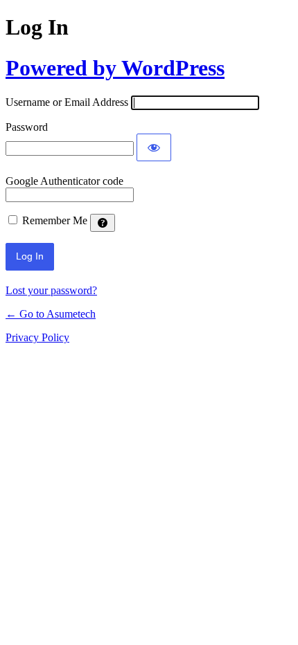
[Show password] (154, 147)
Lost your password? (51, 290)
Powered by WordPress (115, 67)
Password (27, 127)
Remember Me (54, 220)
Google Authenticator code (64, 181)
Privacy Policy (37, 337)
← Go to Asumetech (51, 314)
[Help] (102, 223)
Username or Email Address (67, 102)
